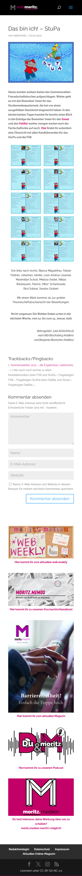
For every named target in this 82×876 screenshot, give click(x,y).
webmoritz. (20, 35)
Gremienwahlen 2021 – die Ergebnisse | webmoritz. (42, 365)
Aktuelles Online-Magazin (39, 853)
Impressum (62, 849)
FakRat (23, 123)
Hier (43, 128)
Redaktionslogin (19, 849)
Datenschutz (42, 849)
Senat (65, 119)
